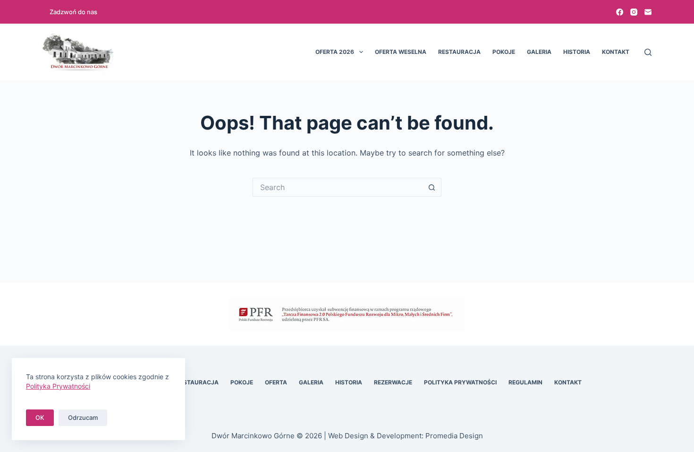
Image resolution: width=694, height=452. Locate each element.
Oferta (276, 382)
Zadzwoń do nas (73, 12)
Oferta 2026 (334, 51)
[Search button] (432, 187)
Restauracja (459, 51)
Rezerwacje (393, 382)
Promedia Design (454, 435)
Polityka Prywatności (460, 382)
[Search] (648, 52)
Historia (576, 51)
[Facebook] (619, 12)
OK (39, 417)
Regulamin (525, 382)
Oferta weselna (400, 51)
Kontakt (615, 51)
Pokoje (503, 51)
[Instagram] (633, 12)
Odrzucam (83, 417)
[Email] (648, 12)
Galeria (539, 51)
